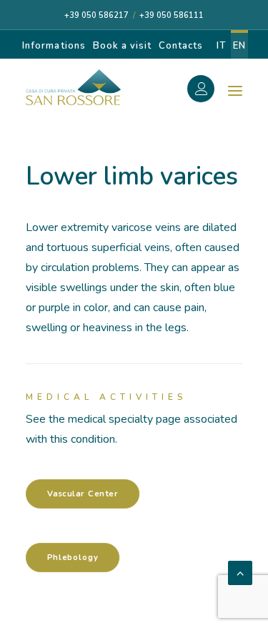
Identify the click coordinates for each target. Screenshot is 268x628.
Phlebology (73, 557)
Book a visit (122, 45)
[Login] (209, 91)
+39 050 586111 (171, 15)
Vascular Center (83, 494)
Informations (53, 45)
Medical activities (106, 397)
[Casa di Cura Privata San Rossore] (73, 87)
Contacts (181, 45)
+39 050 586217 (96, 15)
